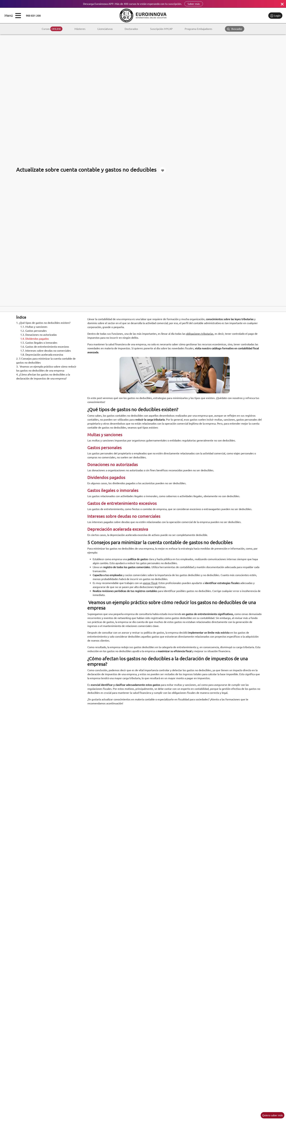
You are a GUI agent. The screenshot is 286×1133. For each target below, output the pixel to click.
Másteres (79, 28)
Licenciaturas (105, 28)
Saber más (194, 3)
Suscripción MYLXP (161, 28)
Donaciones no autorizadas (38, 334)
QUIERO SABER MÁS (272, 1115)
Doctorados (131, 28)
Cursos (51, 28)
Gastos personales (33, 330)
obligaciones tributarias (199, 333)
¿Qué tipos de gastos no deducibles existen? (43, 322)
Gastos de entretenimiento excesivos (44, 346)
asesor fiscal (150, 583)
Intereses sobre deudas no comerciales (45, 350)
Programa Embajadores (198, 28)
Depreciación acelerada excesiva (41, 354)
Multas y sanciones (33, 326)
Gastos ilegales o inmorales (38, 342)
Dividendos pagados (34, 338)
